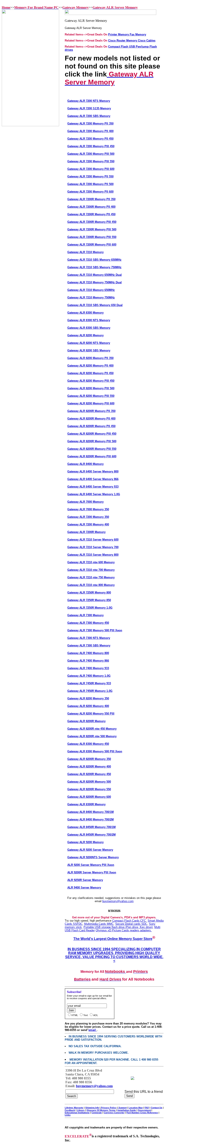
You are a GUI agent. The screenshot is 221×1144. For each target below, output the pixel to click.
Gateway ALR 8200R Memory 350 (89, 759)
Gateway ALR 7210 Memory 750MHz (91, 297)
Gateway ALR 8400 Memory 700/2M (90, 819)
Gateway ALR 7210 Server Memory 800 (92, 554)
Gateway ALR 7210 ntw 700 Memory (91, 569)
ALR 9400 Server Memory (84, 887)
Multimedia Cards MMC (99, 923)
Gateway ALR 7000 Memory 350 (88, 509)
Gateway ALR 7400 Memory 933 (88, 668)
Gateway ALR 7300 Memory (85, 615)
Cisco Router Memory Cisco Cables (131, 40)
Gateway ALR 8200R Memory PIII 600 (91, 456)
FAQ (147, 1107)
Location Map (136, 1107)
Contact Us (156, 1107)
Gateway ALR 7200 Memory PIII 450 (90, 146)
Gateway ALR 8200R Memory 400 (89, 766)
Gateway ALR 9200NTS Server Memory (93, 857)
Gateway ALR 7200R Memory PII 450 (91, 214)
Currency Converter (114, 1112)
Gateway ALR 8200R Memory (86, 721)
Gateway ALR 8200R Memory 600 (89, 796)
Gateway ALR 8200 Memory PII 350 (90, 358)
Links (68, 1115)
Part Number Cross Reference (142, 1112)
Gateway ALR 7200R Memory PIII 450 (91, 221)
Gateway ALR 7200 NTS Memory (88, 100)
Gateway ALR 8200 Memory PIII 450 (90, 380)
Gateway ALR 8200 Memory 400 (88, 706)
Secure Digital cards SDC (131, 923)
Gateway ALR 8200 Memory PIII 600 (90, 403)
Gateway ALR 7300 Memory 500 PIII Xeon (94, 630)
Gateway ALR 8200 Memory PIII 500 (90, 388)
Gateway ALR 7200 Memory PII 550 (90, 176)
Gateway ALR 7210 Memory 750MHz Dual (94, 282)
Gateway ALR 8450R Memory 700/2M (91, 834)
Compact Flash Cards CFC (129, 920)
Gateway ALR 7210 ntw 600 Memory (91, 562)
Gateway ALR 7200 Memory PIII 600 (90, 169)
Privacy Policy (108, 1107)
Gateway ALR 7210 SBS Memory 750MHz (94, 267)
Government (144, 1110)
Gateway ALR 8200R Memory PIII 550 (91, 448)
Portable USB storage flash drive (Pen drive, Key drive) (118, 927)
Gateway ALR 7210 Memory (85, 252)
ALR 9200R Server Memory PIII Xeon (91, 872)
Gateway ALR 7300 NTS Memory (88, 638)
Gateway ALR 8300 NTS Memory (88, 320)
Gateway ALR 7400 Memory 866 (88, 660)
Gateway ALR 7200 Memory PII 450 (90, 138)
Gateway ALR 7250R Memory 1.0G (89, 607)
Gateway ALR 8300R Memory (86, 804)
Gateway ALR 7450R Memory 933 (89, 683)
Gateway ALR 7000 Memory (85, 501)
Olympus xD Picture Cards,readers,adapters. (124, 930)
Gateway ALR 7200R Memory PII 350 (91, 199)
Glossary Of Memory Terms (101, 1110)
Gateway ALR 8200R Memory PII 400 (91, 418)
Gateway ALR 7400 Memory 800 (88, 653)
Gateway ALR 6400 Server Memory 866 (92, 479)
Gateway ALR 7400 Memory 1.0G (88, 675)
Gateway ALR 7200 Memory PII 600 (90, 191)
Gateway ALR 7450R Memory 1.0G (89, 690)
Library (81, 1110)
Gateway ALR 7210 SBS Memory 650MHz (94, 259)
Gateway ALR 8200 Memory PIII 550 (90, 395)
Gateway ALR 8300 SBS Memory (88, 327)
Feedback (70, 1110)
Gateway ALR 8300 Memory (85, 312)
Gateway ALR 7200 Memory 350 (88, 517)
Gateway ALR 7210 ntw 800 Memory (91, 585)
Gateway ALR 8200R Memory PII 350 (91, 411)
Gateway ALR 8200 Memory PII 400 (90, 365)
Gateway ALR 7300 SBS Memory (88, 645)
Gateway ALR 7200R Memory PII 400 (91, 206)
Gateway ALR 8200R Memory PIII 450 (91, 433)
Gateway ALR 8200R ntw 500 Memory (92, 736)
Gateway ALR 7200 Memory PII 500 (90, 184)
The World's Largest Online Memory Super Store (112, 939)
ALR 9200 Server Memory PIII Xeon (90, 864)
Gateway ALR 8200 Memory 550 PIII (90, 713)
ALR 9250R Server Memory (85, 880)
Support (122, 1107)
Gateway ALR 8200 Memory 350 (88, 698)
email (92, 1030)
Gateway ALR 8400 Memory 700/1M (90, 812)
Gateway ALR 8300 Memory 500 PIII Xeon (94, 751)
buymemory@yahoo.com (118, 901)
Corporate (97, 1112)
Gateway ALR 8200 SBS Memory (88, 350)
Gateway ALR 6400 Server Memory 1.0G (93, 494)
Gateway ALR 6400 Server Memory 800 (92, 471)
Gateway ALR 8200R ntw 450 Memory (92, 728)
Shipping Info (92, 1107)
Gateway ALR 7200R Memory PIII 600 (91, 244)
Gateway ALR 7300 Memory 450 (88, 622)
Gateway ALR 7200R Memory (86, 532)
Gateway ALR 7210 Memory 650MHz (91, 290)
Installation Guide (126, 1110)
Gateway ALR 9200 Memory (85, 842)
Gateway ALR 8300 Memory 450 (88, 743)
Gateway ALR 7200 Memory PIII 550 (90, 161)
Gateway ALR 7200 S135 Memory (89, 108)
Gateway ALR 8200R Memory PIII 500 (91, 441)
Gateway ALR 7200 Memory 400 (88, 524)
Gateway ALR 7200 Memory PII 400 (90, 131)
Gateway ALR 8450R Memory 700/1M (91, 827)
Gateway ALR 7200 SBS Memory (88, 116)
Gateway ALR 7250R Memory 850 (89, 600)
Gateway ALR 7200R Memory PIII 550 (91, 237)
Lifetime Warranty (74, 1107)
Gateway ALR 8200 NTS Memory (88, 343)
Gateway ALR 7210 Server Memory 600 (92, 539)
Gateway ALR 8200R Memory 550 (89, 789)
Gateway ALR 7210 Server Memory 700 (92, 547)
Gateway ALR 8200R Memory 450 (89, 774)
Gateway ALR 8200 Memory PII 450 (90, 373)
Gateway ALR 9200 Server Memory (90, 849)
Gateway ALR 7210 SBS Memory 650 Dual (95, 305)
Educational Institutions (77, 1112)
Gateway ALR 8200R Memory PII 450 (91, 426)
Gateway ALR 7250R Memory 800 (89, 592)
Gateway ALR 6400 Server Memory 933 (92, 486)
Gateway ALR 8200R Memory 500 (89, 781)
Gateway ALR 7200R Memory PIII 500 (91, 229)
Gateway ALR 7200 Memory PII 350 (90, 123)
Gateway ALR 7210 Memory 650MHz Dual (94, 274)
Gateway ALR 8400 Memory (85, 464)
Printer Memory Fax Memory (127, 34)
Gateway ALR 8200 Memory (85, 335)
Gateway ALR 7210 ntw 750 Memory (91, 577)
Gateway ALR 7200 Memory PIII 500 (90, 153)
